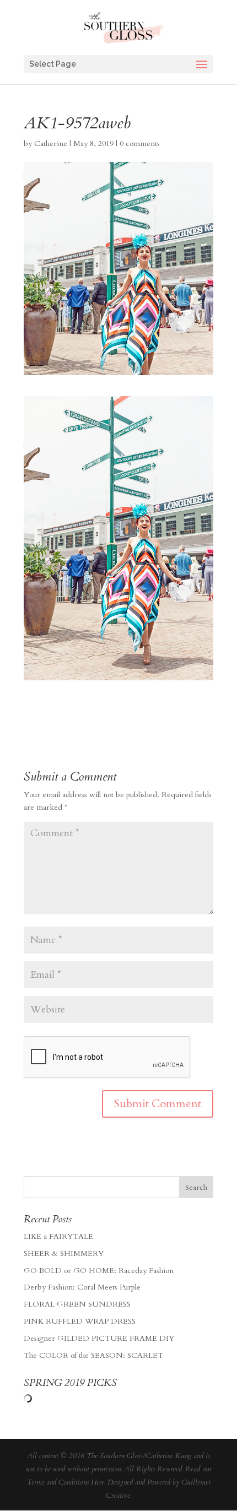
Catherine (50, 143)
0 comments (140, 143)
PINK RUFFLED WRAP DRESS (80, 1321)
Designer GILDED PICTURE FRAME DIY (99, 1338)
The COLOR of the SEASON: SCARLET (93, 1355)
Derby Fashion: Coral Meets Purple (82, 1287)
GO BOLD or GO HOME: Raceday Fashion (99, 1270)
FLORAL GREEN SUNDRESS (77, 1304)
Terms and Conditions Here (65, 1482)
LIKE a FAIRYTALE (58, 1236)
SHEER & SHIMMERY (64, 1253)
